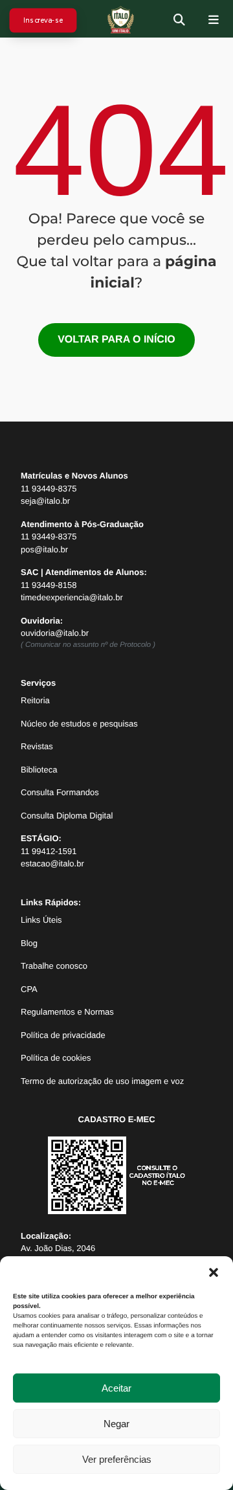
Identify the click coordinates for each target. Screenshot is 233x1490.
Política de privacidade (63, 1035)
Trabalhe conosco (54, 966)
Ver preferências (116, 1459)
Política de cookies (56, 1058)
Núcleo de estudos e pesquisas (79, 723)
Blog (29, 943)
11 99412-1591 (49, 851)
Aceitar (116, 1388)
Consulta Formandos (60, 792)
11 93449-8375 (49, 488)
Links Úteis (41, 920)
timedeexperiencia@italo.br (72, 597)
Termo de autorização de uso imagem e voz (102, 1081)
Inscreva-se (43, 20)
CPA (29, 989)
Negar (116, 1423)
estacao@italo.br (52, 863)
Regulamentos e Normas (67, 1012)
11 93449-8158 (49, 585)
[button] (213, 1272)
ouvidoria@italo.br (55, 633)
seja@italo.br (45, 501)
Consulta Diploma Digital (67, 815)
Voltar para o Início (116, 339)
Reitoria (35, 700)
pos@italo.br (44, 549)
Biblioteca (39, 769)
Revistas (37, 746)
